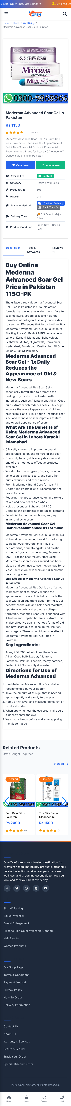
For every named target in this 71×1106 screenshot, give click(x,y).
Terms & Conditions (16, 975)
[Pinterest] (36, 888)
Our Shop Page (13, 967)
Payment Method (15, 982)
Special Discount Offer (18, 1064)
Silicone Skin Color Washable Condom (29, 931)
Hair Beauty (11, 938)
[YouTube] (45, 888)
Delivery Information (17, 1005)
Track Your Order (15, 1056)
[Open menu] (6, 13)
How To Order (13, 997)
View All (59, 763)
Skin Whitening (13, 908)
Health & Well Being (48, 182)
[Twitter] (16, 888)
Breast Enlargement (16, 923)
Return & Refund (14, 1049)
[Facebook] (7, 888)
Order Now (22, 165)
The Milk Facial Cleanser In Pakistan (48, 815)
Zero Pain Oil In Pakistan (15, 815)
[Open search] (64, 13)
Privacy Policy (13, 990)
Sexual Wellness (14, 915)
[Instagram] (26, 888)
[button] (64, 801)
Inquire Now (52, 165)
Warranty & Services (17, 1041)
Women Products (15, 946)
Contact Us (11, 1026)
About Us (10, 1034)
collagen (28, 320)
